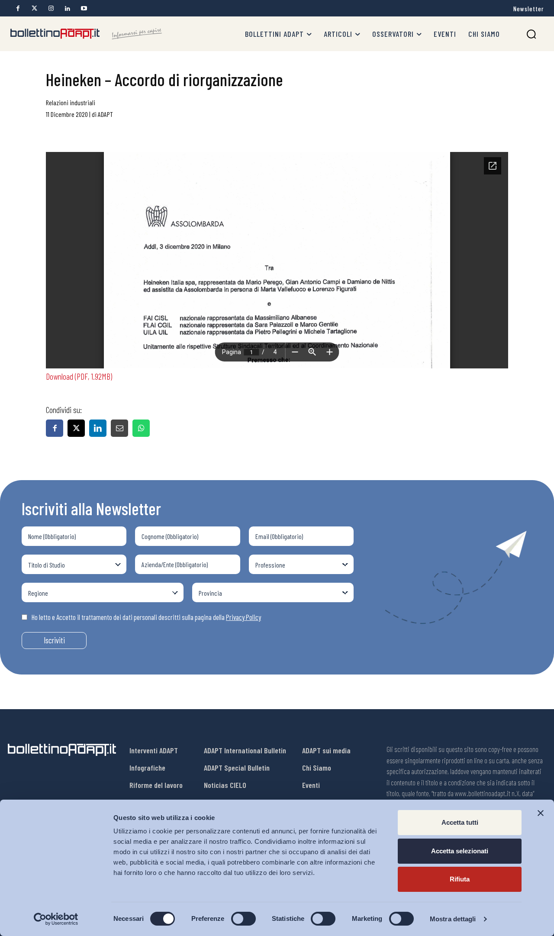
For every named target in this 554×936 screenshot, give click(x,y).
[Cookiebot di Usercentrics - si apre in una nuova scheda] (56, 919)
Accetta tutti (459, 822)
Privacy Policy (243, 617)
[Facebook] (18, 8)
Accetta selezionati (459, 851)
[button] (531, 34)
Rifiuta (460, 879)
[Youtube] (83, 8)
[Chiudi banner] (541, 813)
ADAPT (105, 114)
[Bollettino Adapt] (86, 33)
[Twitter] (34, 8)
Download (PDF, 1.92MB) (79, 376)
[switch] (243, 919)
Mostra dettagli (453, 919)
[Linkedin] (67, 8)
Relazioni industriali (70, 102)
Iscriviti (54, 640)
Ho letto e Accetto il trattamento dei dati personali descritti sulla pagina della (146, 617)
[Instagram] (50, 8)
